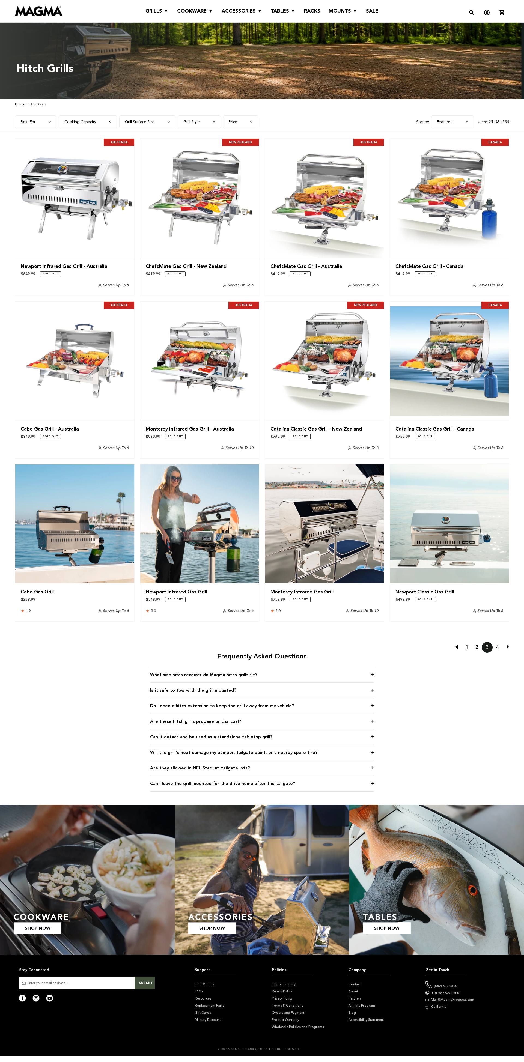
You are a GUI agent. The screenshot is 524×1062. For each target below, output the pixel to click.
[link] (458, 647)
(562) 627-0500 (445, 986)
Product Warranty (285, 1020)
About (353, 991)
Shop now (37, 928)
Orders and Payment (288, 1012)
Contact (355, 984)
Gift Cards (203, 1012)
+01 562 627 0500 (445, 993)
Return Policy (282, 991)
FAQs (199, 991)
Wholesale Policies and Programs (298, 1027)
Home (19, 104)
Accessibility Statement (366, 1020)
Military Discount (208, 1020)
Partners (355, 998)
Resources (203, 998)
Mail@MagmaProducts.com (452, 999)
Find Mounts (204, 984)
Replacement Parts (209, 1005)
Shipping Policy (284, 984)
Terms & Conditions (287, 1005)
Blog (352, 1012)
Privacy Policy (282, 998)
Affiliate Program (362, 1005)
